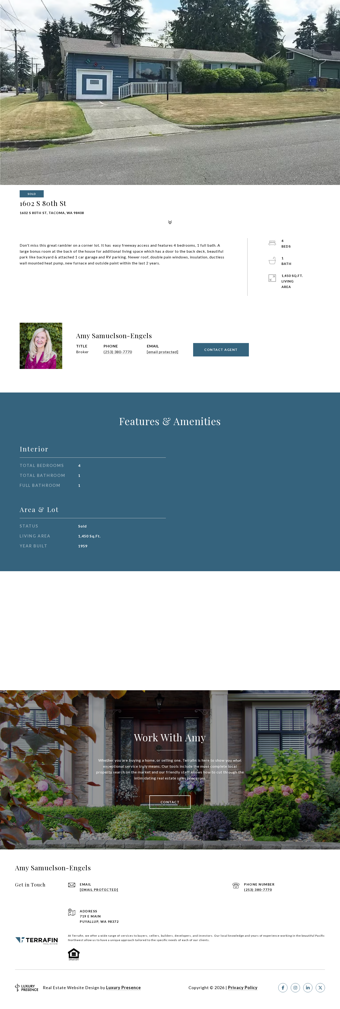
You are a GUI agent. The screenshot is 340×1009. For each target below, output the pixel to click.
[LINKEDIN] (307, 987)
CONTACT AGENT (221, 350)
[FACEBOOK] (282, 987)
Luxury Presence (123, 987)
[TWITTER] (320, 987)
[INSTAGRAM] (295, 987)
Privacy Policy (243, 987)
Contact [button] (170, 802)
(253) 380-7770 (118, 352)
